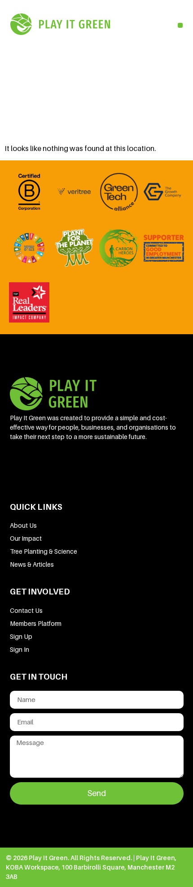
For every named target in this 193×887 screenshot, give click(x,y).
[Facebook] (51, 466)
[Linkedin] (21, 466)
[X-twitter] (82, 466)
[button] (180, 25)
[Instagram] (112, 466)
